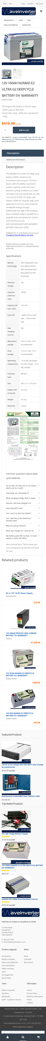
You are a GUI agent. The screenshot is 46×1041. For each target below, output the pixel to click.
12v (39, 137)
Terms (29, 990)
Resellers (5, 993)
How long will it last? (14, 508)
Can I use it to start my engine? (18, 513)
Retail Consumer (8, 990)
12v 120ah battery (18, 139)
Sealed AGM (23, 137)
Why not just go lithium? (16, 526)
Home (4, 4)
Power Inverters (8, 968)
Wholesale (6, 996)
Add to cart (24, 130)
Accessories (6, 956)
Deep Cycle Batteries (10, 962)
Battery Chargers (8, 959)
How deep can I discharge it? (17, 493)
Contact (30, 1003)
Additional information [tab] (15, 159)
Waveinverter (8, 20)
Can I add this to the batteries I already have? (18, 519)
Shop (23, 4)
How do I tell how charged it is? (18, 503)
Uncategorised (7, 975)
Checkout (30, 4)
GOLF (40, 139)
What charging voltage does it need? (20, 498)
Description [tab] (13, 153)
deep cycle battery (31, 139)
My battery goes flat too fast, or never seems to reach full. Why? (21, 537)
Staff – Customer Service (11, 999)
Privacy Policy (32, 993)
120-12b (35, 137)
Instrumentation (8, 965)
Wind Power (6, 978)
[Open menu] (41, 11)
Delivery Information (35, 996)
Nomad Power (11, 141)
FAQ (10, 4)
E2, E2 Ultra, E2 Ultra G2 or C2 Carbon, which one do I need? (21, 487)
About (29, 999)
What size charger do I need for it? (20, 531)
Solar (4, 972)
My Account (39, 4)
